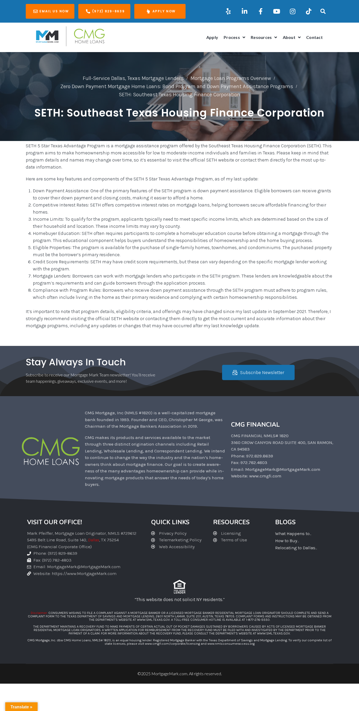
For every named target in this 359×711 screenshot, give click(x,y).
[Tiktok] (308, 11)
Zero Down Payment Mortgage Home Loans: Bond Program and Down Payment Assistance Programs (176, 86)
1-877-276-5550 (258, 620)
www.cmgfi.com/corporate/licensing (172, 644)
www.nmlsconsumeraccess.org (231, 644)
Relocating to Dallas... (296, 547)
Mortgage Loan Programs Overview (231, 78)
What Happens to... (293, 533)
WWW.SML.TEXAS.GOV (153, 620)
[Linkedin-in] (244, 11)
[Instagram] (292, 11)
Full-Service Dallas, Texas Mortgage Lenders (133, 78)
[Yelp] (228, 11)
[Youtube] (276, 11)
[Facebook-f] (260, 11)
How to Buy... (287, 540)
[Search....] (323, 11)
